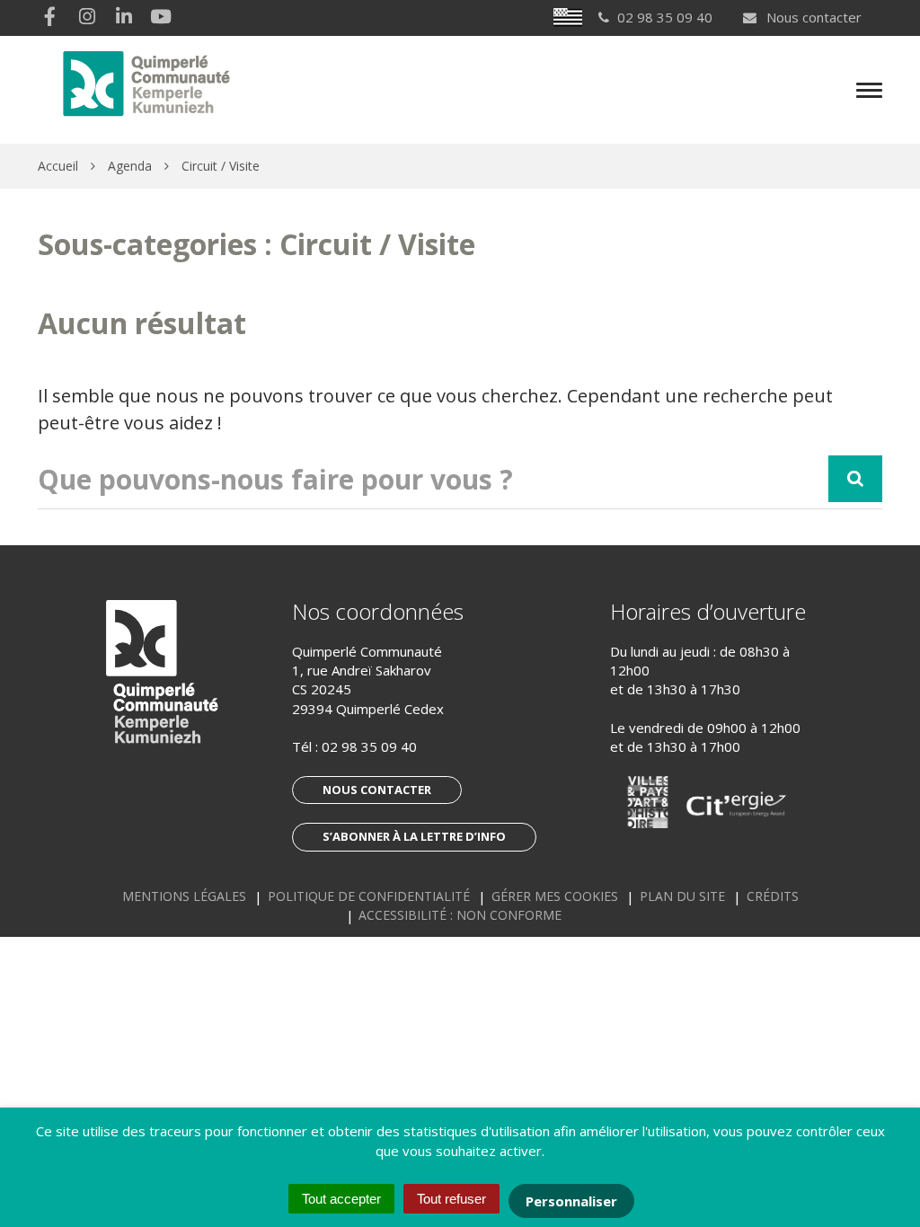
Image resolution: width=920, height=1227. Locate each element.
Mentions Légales (184, 896)
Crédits (773, 896)
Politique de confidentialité (369, 896)
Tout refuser (451, 1198)
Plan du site (682, 896)
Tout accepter (341, 1198)
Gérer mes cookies (554, 896)
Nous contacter (812, 17)
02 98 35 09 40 (369, 746)
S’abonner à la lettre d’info (414, 836)
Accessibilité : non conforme (460, 914)
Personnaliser (571, 1201)
